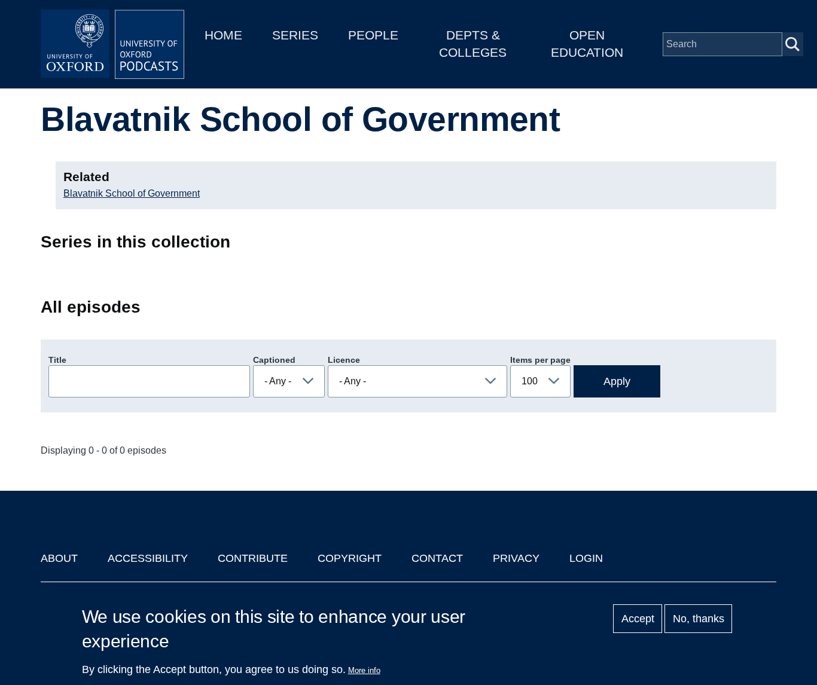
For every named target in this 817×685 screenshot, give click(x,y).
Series (295, 35)
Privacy (516, 558)
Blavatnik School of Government (131, 193)
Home (223, 35)
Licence (344, 360)
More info (364, 670)
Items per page (540, 360)
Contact (437, 558)
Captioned (274, 360)
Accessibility (148, 558)
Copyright (350, 558)
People (373, 35)
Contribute (253, 558)
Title (57, 360)
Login (586, 558)
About (59, 558)
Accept (637, 619)
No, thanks (698, 619)
